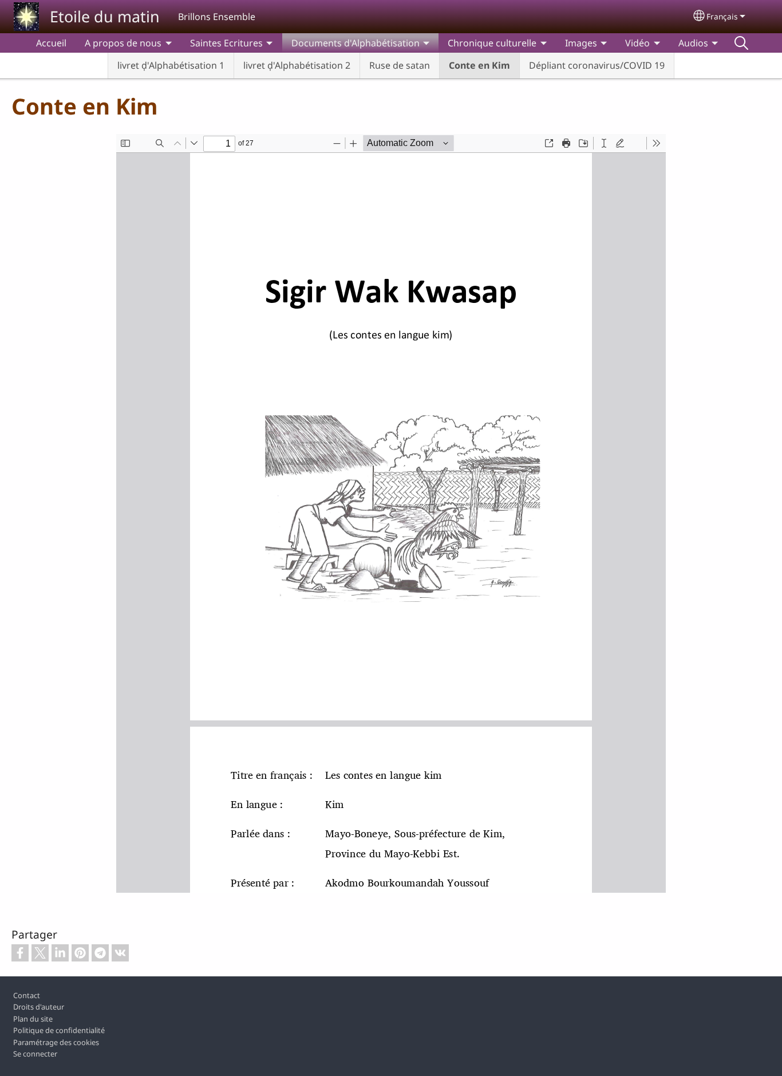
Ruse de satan (399, 65)
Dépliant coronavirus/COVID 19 (597, 65)
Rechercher (741, 43)
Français (722, 16)
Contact (26, 995)
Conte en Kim (479, 65)
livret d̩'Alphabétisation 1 (170, 65)
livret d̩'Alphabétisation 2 (296, 65)
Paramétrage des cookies (56, 1042)
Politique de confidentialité (59, 1030)
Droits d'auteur (38, 1007)
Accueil (51, 43)
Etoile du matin (105, 16)
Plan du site (33, 1019)
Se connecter (35, 1054)
